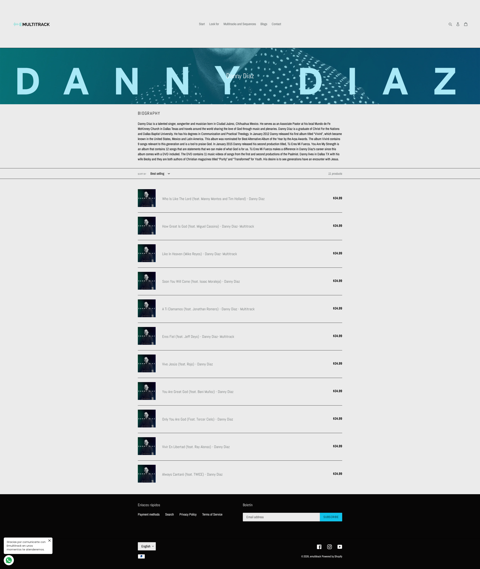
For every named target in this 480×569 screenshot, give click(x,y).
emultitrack (315, 556)
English (145, 546)
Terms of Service (212, 514)
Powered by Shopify (332, 556)
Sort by (142, 173)
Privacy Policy (187, 514)
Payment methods (149, 514)
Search (169, 514)
